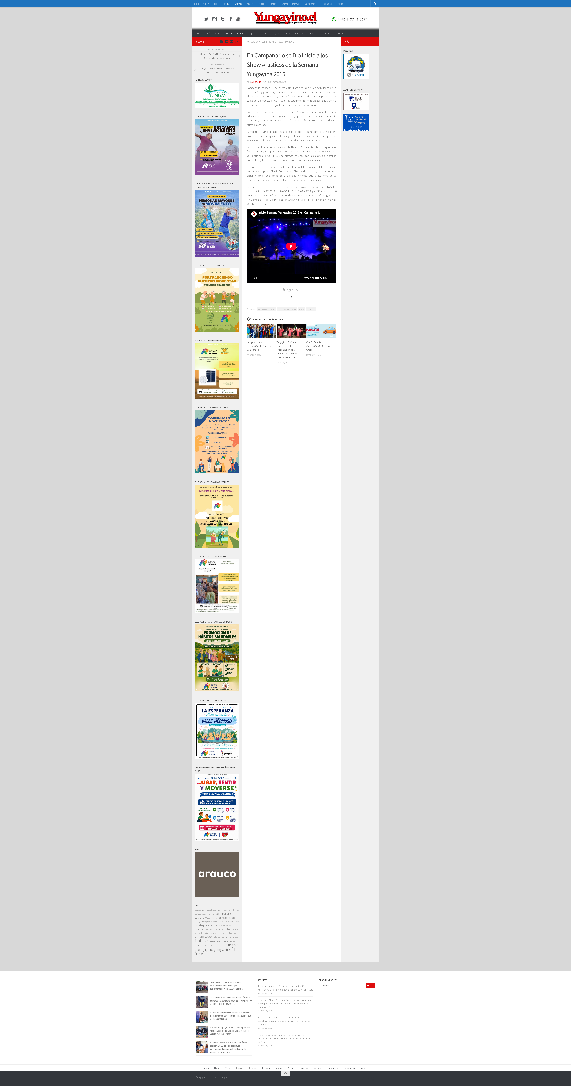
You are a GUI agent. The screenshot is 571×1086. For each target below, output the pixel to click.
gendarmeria (226, 933)
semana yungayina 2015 (287, 309)
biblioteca (235, 910)
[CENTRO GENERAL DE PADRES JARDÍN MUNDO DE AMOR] (217, 839)
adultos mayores (202, 910)
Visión (216, 3)
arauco (221, 910)
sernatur (210, 946)
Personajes (326, 3)
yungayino (310, 309)
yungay (301, 309)
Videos (262, 3)
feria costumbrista (202, 933)
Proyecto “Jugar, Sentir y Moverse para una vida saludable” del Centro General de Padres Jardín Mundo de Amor (231, 1030)
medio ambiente (218, 937)
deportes (214, 925)
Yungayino (256, 82)
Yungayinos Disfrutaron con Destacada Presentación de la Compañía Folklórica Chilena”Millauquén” (288, 349)
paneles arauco (216, 941)
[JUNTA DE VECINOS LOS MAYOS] (217, 397)
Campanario (311, 3)
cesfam (210, 918)
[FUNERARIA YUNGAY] (217, 106)
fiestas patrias (215, 933)
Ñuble (199, 954)
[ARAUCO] (217, 895)
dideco (228, 925)
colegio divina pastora (210, 922)
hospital (234, 933)
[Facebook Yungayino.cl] (222, 41)
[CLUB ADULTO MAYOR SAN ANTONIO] (217, 612)
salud (198, 945)
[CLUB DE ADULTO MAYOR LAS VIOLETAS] (217, 472)
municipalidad (232, 936)
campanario (262, 309)
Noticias (226, 3)
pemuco (227, 941)
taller (216, 946)
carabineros (201, 917)
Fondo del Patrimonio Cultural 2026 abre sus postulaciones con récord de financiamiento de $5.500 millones (230, 1015)
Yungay (272, 3)
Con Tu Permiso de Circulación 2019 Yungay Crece (318, 345)
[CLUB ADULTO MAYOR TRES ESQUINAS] (217, 174)
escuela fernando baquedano (218, 929)
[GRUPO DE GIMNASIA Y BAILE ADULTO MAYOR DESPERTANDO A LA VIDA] (217, 256)
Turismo (284, 3)
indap (197, 936)
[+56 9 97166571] (236, 41)
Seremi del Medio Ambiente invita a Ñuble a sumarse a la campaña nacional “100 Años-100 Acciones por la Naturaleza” (231, 1000)
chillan (216, 918)
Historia (339, 3)
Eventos (238, 3)
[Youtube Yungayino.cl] (231, 41)
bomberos (212, 914)
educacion (200, 929)
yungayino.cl (224, 949)
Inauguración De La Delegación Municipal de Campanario (259, 345)
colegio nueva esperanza (226, 921)
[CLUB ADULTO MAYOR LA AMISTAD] (217, 330)
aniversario (213, 910)
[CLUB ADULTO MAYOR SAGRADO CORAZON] (217, 690)
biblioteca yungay (201, 914)
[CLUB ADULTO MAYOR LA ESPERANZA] (217, 757)
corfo (237, 921)
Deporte (250, 3)
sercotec (204, 946)
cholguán (223, 917)
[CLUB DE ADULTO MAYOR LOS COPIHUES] (217, 547)
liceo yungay (206, 936)
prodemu (234, 941)
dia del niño (222, 925)
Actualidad (253, 41)
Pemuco (296, 3)
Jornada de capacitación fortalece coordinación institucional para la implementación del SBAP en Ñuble (226, 985)
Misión (206, 3)
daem (197, 925)
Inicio (196, 3)
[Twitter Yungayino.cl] (226, 41)
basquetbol (228, 910)
